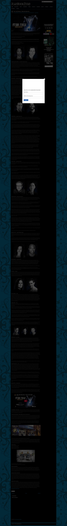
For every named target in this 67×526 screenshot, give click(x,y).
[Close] (44, 79)
